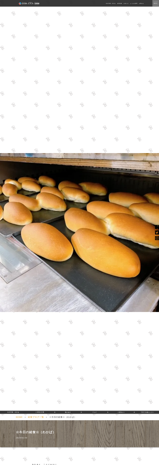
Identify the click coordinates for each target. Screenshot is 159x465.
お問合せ (141, 3)
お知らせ (126, 3)
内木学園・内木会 (111, 3)
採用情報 (119, 3)
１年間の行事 (39, 412)
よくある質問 (133, 3)
